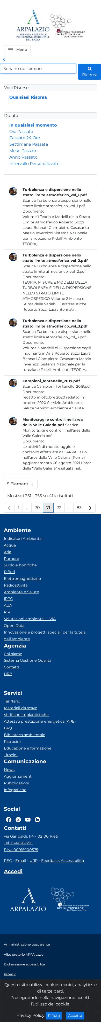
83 (81, 509)
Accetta (76, 1015)
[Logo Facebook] (8, 819)
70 (39, 509)
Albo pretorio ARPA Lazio (24, 954)
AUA (8, 605)
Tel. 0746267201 (18, 843)
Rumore (11, 558)
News (9, 769)
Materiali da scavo (20, 708)
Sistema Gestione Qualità (27, 660)
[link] (4, 60)
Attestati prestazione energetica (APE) (40, 721)
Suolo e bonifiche (20, 565)
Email (20, 860)
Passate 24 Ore (24, 137)
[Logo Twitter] (18, 819)
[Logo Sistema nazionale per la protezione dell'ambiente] (68, 25)
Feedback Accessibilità (62, 860)
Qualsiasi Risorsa (28, 97)
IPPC (8, 598)
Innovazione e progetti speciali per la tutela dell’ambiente (44, 635)
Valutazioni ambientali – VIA (30, 619)
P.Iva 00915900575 (21, 849)
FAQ (8, 728)
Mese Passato (23, 150)
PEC (8, 860)
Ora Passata (21, 131)
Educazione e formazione (28, 748)
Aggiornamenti (18, 776)
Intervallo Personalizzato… (35, 163)
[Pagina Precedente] (9, 508)
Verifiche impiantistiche (26, 714)
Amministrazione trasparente (27, 944)
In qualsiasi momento (33, 125)
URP (8, 674)
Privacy (10, 974)
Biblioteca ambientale (24, 734)
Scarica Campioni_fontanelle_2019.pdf (57, 386)
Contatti (11, 667)
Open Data (14, 625)
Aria (7, 552)
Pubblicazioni (16, 783)
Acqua (10, 545)
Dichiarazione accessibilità (24, 964)
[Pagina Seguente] (90, 508)
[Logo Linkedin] (37, 819)
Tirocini (11, 755)
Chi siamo (13, 654)
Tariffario (12, 701)
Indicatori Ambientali (24, 538)
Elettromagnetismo (22, 578)
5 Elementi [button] (22, 485)
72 (61, 509)
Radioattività (15, 585)
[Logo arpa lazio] (33, 25)
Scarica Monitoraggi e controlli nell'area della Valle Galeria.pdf (56, 430)
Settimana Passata (28, 144)
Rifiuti (9, 571)
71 (50, 509)
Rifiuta (55, 1015)
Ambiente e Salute (21, 592)
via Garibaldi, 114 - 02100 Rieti (31, 836)
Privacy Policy (31, 1015)
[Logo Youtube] (28, 819)
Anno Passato (23, 157)
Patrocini (12, 741)
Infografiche (15, 789)
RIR (7, 612)
